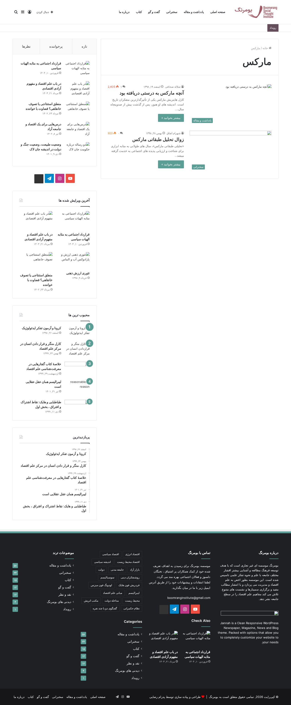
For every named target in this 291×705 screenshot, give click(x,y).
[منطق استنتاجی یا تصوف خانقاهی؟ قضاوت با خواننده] (77, 110)
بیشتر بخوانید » (171, 118)
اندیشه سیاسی (102, 562)
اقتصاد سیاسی (110, 554)
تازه (84, 46)
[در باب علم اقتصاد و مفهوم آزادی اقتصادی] (77, 89)
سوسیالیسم (107, 577)
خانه (266, 48)
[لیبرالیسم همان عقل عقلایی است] (77, 388)
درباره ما (124, 12)
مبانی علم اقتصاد (112, 593)
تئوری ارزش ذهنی (78, 273)
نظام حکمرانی (131, 608)
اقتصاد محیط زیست (128, 562)
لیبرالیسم (134, 593)
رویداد (135, 678)
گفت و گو (154, 12)
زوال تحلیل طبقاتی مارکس (158, 139)
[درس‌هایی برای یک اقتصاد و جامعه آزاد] (77, 130)
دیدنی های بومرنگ (127, 670)
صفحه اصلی (217, 12)
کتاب (139, 12)
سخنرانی (171, 12)
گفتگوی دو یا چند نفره (105, 608)
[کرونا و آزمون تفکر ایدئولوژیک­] (77, 332)
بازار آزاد (135, 569)
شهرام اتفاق (174, 133)
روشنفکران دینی (130, 577)
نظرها (26, 46)
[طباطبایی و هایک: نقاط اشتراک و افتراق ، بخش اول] (77, 406)
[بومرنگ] (255, 12)
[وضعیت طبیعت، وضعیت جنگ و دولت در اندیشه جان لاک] (77, 150)
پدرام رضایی (157, 697)
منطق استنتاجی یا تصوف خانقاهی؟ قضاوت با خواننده (36, 280)
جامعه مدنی (117, 569)
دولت (101, 569)
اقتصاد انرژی (132, 554)
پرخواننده (56, 46)
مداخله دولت (112, 600)
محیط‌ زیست (132, 600)
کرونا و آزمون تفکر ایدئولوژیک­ (41, 328)
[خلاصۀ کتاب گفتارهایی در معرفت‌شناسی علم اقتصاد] (77, 369)
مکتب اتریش (91, 600)
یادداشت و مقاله (194, 12)
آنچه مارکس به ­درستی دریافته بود (152, 93)
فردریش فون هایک (129, 585)
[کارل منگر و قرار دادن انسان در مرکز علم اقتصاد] (77, 350)
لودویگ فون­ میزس (101, 585)
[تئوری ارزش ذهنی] (73, 260)
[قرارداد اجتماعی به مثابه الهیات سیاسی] (77, 69)
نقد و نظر (133, 663)
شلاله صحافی (173, 86)
